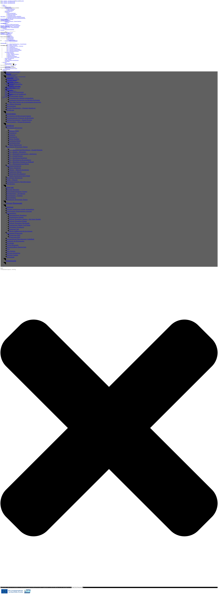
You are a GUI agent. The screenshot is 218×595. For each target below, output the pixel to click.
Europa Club (2, 25)
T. (2, 33)
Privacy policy (79, 587)
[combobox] (8, 269)
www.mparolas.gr (15, 40)
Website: (10, 40)
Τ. (0, 20)
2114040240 (2, 20)
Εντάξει (73, 587)
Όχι (76, 587)
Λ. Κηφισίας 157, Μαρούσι (4, 19)
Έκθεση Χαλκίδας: (3, 23)
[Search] (0, 586)
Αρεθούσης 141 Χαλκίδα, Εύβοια (4, 26)
